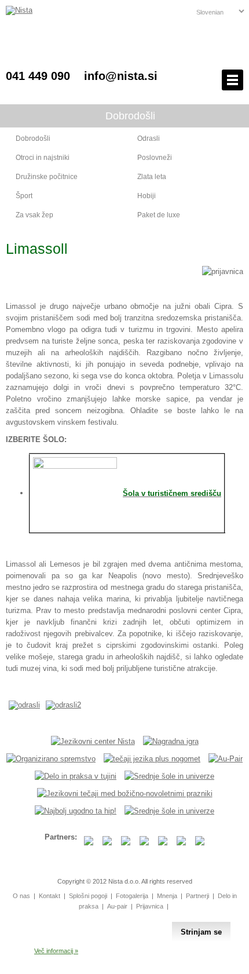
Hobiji (146, 196)
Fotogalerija (132, 895)
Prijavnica (149, 906)
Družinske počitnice (47, 177)
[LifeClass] (75, 811)
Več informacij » (56, 950)
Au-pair (117, 906)
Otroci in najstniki (42, 158)
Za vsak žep (34, 215)
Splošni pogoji (88, 895)
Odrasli (148, 138)
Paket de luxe (158, 215)
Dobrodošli (33, 138)
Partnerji (197, 895)
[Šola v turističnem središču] (75, 466)
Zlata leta (151, 177)
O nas (21, 895)
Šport (24, 196)
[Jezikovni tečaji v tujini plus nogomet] (152, 758)
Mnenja (167, 895)
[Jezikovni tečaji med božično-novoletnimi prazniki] (125, 793)
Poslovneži (154, 158)
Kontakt (49, 895)
